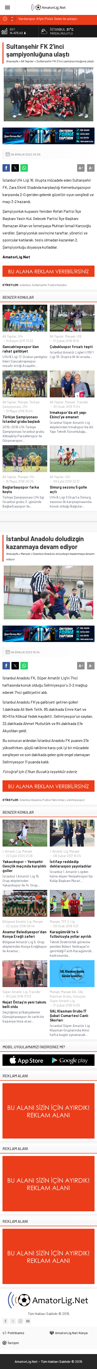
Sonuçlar (79, 996)
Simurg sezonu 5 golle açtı (68, 489)
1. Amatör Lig (11, 851)
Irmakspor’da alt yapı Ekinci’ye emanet (68, 414)
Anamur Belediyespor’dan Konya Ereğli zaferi (24, 934)
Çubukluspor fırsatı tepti (71, 346)
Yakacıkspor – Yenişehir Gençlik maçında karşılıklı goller (24, 866)
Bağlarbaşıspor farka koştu (20, 489)
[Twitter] (13, 1321)
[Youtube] (28, 1321)
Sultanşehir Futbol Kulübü (49, 285)
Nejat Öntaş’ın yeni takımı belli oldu (24, 1004)
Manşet (70, 336)
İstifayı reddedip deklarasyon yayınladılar (71, 863)
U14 (20, 336)
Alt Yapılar (27, 61)
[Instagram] (20, 1321)
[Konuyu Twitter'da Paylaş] (15, 168)
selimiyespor (76, 799)
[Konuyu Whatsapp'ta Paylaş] (24, 168)
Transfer (82, 402)
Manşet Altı (68, 992)
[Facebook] (5, 1321)
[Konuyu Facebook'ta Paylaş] (6, 168)
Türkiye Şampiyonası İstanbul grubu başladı (21, 419)
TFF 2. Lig (68, 922)
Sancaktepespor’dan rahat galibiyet (20, 348)
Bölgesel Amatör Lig (16, 922)
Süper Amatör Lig (14, 992)
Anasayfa (12, 61)
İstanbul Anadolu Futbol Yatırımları (42, 799)
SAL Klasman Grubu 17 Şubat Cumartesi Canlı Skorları (69, 1015)
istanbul (25, 285)
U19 (79, 336)
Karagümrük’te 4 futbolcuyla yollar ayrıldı (70, 934)
